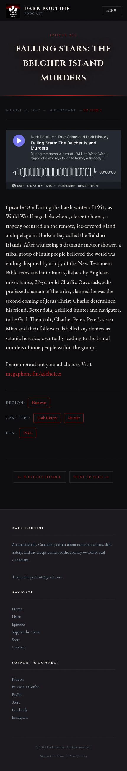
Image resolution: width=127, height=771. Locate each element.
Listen (16, 616)
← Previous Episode (40, 477)
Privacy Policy (78, 755)
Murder (74, 417)
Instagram (20, 717)
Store (16, 639)
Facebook (19, 710)
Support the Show (26, 632)
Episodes (18, 624)
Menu (111, 10)
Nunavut (39, 402)
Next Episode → (91, 477)
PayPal (17, 694)
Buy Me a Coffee (25, 686)
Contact (18, 647)
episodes (93, 110)
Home (17, 608)
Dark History (47, 417)
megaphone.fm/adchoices (34, 373)
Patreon (18, 679)
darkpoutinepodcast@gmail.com (37, 577)
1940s (27, 432)
